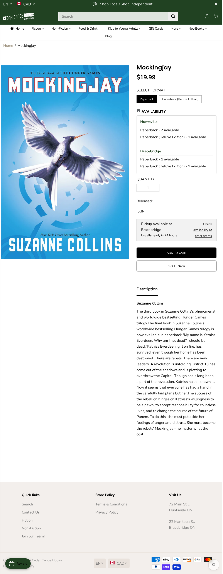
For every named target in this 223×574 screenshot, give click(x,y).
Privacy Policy (106, 512)
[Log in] (207, 16)
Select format (151, 90)
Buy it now (176, 266)
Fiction (27, 520)
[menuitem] (19, 28)
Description (147, 289)
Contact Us (31, 512)
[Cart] (216, 16)
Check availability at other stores (202, 230)
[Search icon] (173, 16)
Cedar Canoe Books (47, 560)
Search (27, 504)
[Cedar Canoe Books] (18, 16)
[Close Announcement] (216, 4)
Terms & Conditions (111, 504)
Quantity (146, 179)
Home (8, 45)
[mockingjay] (65, 162)
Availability (154, 111)
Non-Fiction (31, 528)
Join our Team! (33, 536)
